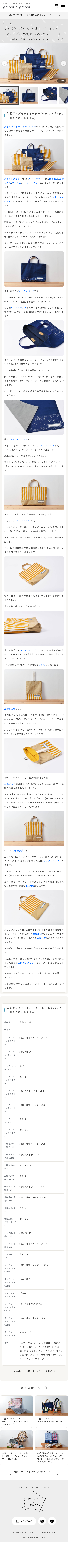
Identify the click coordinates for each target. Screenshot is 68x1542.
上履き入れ (9, 708)
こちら (42, 664)
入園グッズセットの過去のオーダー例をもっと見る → (34, 1472)
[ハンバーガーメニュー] (63, 6)
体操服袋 (53, 178)
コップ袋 (16, 182)
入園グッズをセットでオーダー (20, 126)
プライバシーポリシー (47, 1532)
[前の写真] (4, 63)
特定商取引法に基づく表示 (23, 1532)
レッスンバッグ (36, 178)
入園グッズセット (13, 178)
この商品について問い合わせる (26, 1371)
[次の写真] (63, 63)
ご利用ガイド (50, 1371)
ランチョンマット (31, 182)
